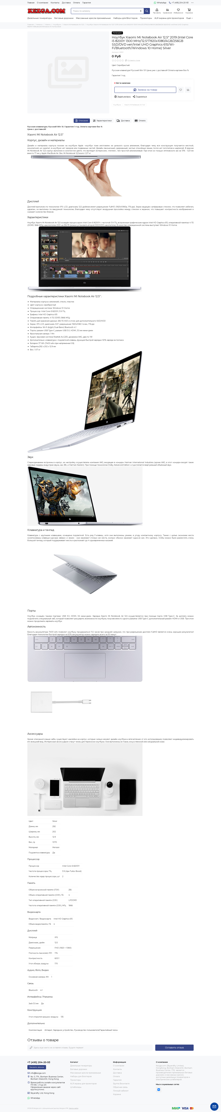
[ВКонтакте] (159, 1089)
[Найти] (147, 11)
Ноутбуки (57, 24)
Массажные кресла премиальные (93, 18)
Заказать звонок (36, 1067)
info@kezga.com (38, 1073)
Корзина (117, 1094)
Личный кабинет (121, 1091)
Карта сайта (73, 1108)
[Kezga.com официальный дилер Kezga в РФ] (46, 11)
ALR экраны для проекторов (169, 18)
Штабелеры (75, 1087)
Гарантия (86, 3)
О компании (42, 3)
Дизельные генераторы (39, 18)
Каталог (39, 24)
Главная (30, 3)
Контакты (55, 3)
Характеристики (104, 121)
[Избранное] (181, 90)
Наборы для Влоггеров (125, 18)
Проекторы (146, 18)
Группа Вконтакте (121, 1083)
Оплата (76, 3)
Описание (83, 121)
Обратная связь (120, 1087)
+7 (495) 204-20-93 (180, 3)
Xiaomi (48, 24)
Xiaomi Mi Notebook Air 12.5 (73, 24)
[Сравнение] (188, 90)
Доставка (66, 3)
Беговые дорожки (63, 18)
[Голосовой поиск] (141, 11)
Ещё (188, 18)
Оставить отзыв (174, 1047)
